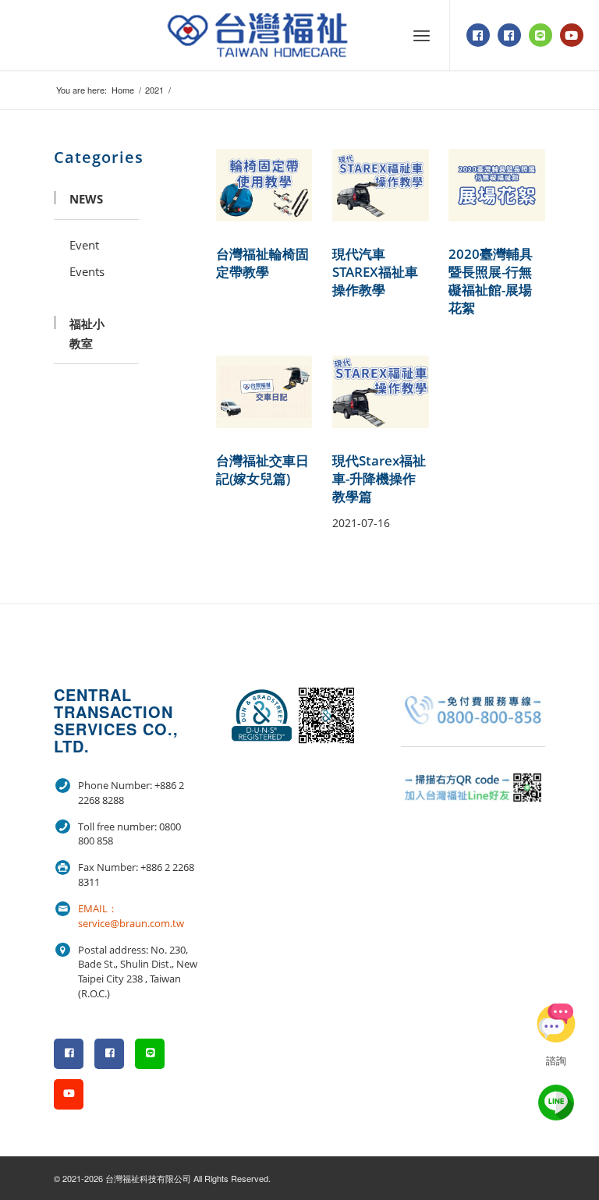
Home (123, 90)
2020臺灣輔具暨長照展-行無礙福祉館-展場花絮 (490, 281)
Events (87, 271)
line (556, 1102)
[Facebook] (478, 35)
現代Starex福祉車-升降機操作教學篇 (379, 478)
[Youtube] (571, 35)
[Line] (540, 35)
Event (84, 245)
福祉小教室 (87, 333)
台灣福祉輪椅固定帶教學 (262, 263)
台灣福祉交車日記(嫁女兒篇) (262, 469)
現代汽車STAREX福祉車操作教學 (375, 272)
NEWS (86, 199)
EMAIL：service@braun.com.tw (131, 915)
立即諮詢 (556, 1023)
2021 (154, 90)
